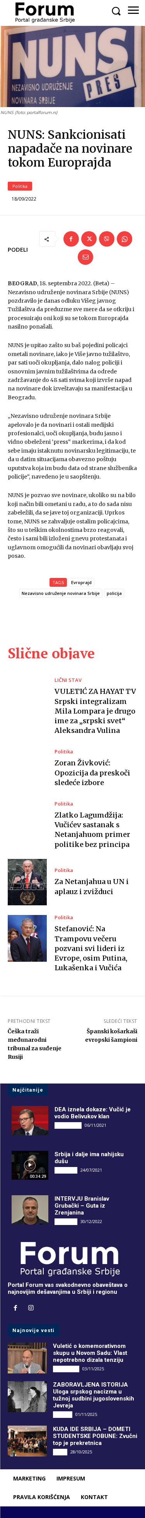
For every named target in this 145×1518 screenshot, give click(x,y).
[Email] (85, 257)
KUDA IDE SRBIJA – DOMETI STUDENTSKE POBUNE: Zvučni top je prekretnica (95, 1436)
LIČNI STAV (68, 680)
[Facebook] (71, 239)
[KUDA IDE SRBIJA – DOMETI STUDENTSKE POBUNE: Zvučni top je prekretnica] (27, 1441)
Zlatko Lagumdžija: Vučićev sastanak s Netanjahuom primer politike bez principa (92, 830)
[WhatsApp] (124, 239)
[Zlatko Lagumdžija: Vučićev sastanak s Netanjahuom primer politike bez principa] (27, 824)
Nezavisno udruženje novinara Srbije (61, 593)
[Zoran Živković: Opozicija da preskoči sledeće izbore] (27, 768)
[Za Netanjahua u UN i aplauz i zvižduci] (27, 882)
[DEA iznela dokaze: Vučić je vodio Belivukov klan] (30, 1120)
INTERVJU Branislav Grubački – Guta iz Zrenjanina (82, 1205)
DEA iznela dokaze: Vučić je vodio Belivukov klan (93, 1113)
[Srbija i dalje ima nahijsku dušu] (30, 1165)
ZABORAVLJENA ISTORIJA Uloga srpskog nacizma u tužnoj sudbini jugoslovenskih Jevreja (93, 1395)
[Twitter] (89, 239)
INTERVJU (66, 1170)
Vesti (60, 1452)
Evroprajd (81, 582)
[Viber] (106, 239)
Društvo (62, 1414)
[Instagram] (31, 1308)
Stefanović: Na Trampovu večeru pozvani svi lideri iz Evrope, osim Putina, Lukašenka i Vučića (91, 948)
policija (114, 593)
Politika (19, 186)
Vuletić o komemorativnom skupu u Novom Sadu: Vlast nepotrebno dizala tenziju (90, 1353)
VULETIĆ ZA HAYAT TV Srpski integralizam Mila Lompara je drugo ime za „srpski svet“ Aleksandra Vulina (95, 711)
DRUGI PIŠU (68, 1125)
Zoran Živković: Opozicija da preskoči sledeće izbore (92, 772)
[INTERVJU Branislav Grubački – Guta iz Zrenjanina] (30, 1210)
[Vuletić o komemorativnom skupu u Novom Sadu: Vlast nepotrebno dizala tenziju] (27, 1358)
